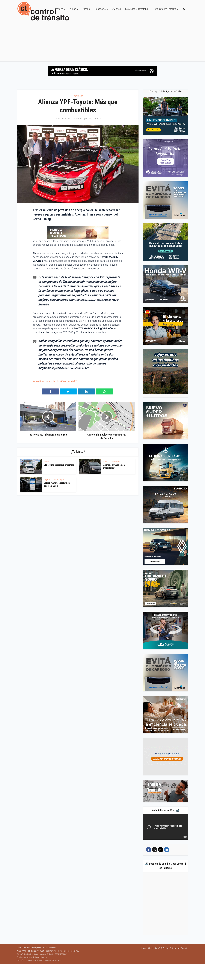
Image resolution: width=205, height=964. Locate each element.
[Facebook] (148, 849)
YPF (75, 381)
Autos (73, 8)
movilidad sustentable (46, 381)
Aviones (116, 8)
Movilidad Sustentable (136, 8)
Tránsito (59, 8)
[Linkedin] (166, 849)
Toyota (66, 381)
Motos (86, 8)
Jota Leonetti (94, 118)
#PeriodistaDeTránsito (158, 948)
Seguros (47, 479)
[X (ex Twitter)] (154, 849)
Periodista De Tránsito (164, 8)
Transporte (100, 8)
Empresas (77, 96)
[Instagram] (160, 849)
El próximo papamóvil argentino (59, 465)
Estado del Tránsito (179, 948)
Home (144, 948)
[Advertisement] (102, 40)
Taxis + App (59, 479)
